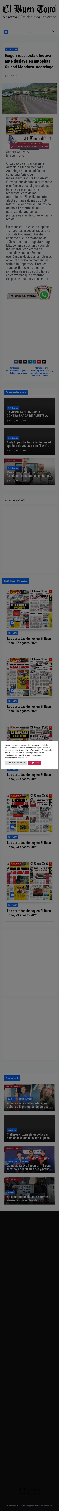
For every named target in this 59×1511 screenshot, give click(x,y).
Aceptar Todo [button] (34, 763)
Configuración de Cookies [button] (15, 763)
